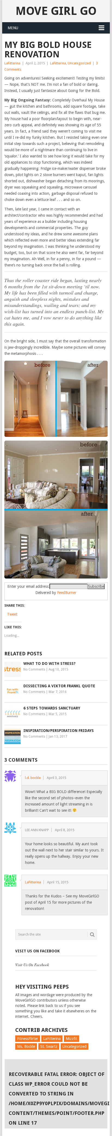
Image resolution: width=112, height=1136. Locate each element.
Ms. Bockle (26, 1046)
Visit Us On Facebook (37, 951)
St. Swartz (48, 1046)
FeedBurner (66, 592)
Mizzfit (71, 1038)
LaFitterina (12, 63)
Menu (13, 28)
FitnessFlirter (27, 1038)
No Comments (34, 669)
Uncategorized (79, 63)
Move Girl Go (56, 11)
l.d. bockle (33, 778)
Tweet (12, 614)
